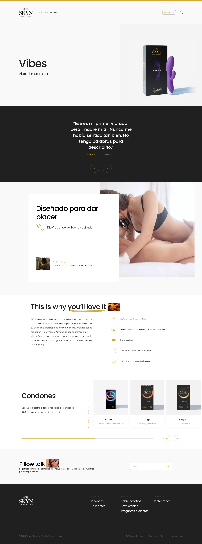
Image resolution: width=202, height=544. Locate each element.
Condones (97, 501)
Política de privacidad (134, 536)
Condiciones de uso (175, 536)
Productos (43, 12)
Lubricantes (97, 506)
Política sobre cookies (155, 536)
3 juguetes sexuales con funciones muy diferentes (72, 265)
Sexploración (129, 506)
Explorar (53, 12)
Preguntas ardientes (134, 511)
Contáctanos (161, 501)
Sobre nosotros (131, 501)
